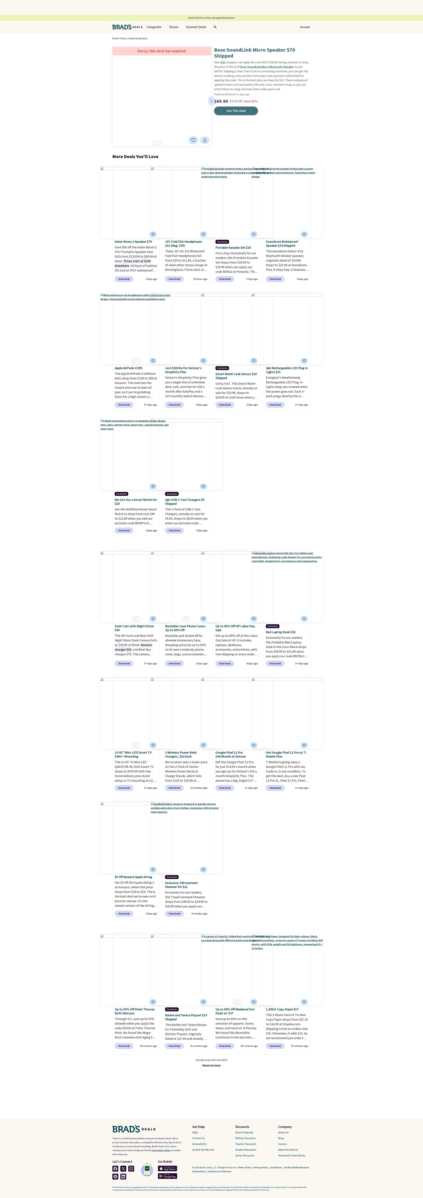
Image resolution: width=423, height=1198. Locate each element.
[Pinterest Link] (115, 1177)
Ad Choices (276, 1167)
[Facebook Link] (115, 1169)
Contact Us (198, 1138)
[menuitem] (196, 27)
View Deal (124, 279)
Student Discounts (245, 1149)
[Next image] (211, 101)
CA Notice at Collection (219, 1171)
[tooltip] (193, 140)
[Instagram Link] (131, 1169)
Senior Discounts (244, 1155)
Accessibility (199, 1144)
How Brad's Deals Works (291, 1155)
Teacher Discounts (245, 1144)
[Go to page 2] (156, 143)
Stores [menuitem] (173, 27)
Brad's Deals (119, 38)
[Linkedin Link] (123, 1177)
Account (305, 27)
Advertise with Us (288, 1149)
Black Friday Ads (244, 1132)
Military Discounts (245, 1138)
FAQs (195, 1132)
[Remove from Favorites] (193, 140)
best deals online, (161, 1150)
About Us (283, 1132)
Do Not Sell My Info (203, 1149)
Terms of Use (245, 1167)
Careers (282, 1144)
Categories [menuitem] (153, 27)
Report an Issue (211, 1065)
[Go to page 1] (154, 143)
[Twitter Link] (123, 1169)
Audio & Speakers (138, 38)
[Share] (205, 140)
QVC (223, 62)
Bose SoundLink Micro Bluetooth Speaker (267, 67)
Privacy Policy (261, 1167)
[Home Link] (128, 27)
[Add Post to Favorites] (203, 361)
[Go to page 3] (158, 143)
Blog (281, 1138)
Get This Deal (236, 111)
